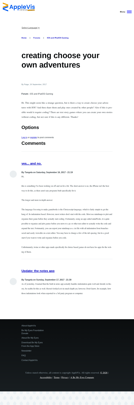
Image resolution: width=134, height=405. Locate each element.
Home (24, 38)
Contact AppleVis (29, 360)
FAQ (23, 355)
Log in (24, 137)
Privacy (65, 377)
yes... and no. (31, 163)
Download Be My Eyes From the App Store (32, 344)
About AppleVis (28, 326)
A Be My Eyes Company (82, 377)
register (33, 137)
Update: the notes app (38, 271)
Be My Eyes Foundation (32, 330)
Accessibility (46, 377)
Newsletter (26, 351)
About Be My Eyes (30, 338)
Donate (24, 333)
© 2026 (103, 372)
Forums (36, 38)
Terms (57, 377)
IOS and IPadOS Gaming (58, 38)
